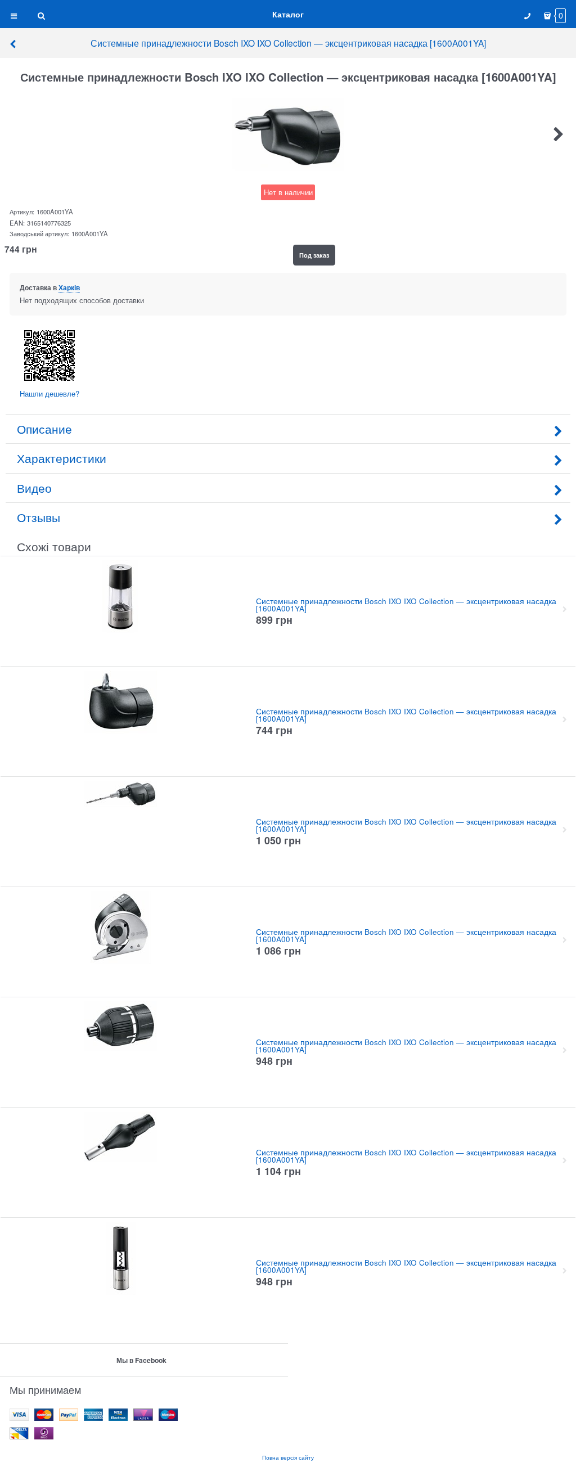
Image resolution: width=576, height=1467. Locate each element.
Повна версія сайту (288, 1457)
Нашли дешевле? (49, 393)
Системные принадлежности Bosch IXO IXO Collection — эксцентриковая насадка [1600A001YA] (288, 43)
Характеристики (61, 457)
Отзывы (38, 516)
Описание (44, 428)
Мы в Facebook (141, 1360)
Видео (34, 487)
